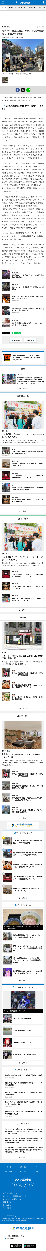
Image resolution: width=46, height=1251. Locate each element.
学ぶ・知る (42, 7)
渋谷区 (13, 37)
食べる (11, 7)
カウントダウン (20, 37)
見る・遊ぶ (18, 7)
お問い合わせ (7, 1202)
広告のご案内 (7, 1205)
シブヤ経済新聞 (23, 2)
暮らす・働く (32, 7)
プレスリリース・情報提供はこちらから (14, 1196)
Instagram (26, 1185)
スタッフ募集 (7, 1208)
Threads (31, 1185)
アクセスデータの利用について (12, 1199)
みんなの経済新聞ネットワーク (23, 1228)
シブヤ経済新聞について (10, 1193)
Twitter (20, 1185)
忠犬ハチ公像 (6, 37)
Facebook (14, 1185)
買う (25, 7)
